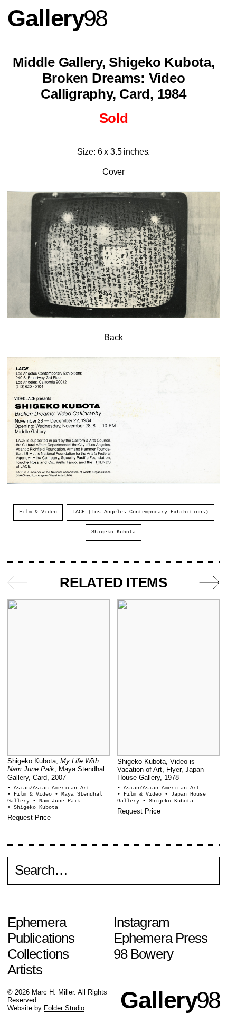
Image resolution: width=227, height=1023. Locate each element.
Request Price (29, 817)
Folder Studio (64, 1008)
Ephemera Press (160, 938)
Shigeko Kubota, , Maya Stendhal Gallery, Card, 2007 (56, 769)
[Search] (113, 872)
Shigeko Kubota (113, 532)
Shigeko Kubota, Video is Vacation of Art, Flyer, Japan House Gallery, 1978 (160, 770)
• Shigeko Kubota (32, 807)
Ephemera (36, 922)
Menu (209, 18)
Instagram (141, 922)
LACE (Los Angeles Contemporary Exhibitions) (140, 512)
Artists (24, 969)
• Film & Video (31, 794)
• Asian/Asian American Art (48, 788)
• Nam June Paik (56, 801)
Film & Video (38, 512)
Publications (40, 938)
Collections (38, 953)
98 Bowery (143, 953)
